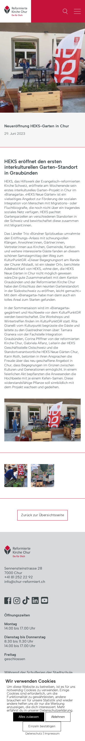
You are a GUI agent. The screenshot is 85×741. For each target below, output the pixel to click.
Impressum (52, 733)
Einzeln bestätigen (41, 726)
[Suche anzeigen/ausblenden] (65, 11)
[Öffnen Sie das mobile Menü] (78, 11)
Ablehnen (58, 717)
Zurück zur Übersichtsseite (42, 515)
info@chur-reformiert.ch (24, 581)
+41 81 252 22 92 (18, 577)
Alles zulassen (29, 717)
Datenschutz (33, 733)
